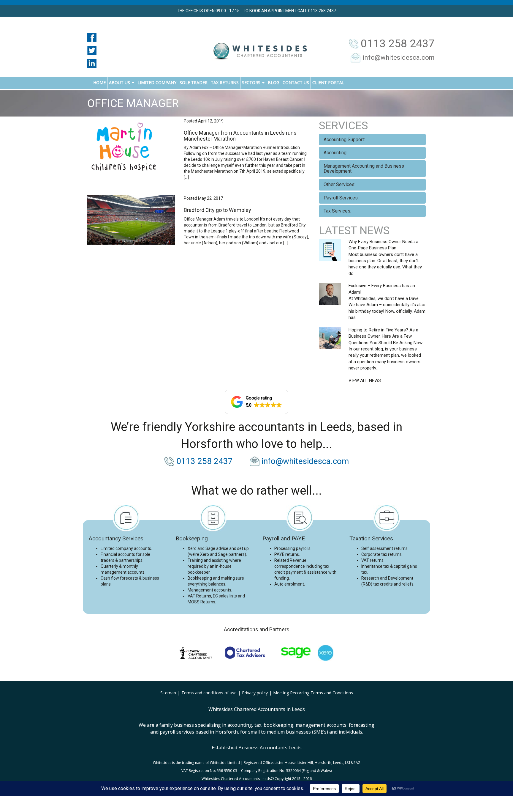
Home (99, 82)
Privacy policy (255, 693)
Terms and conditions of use (209, 693)
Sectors (252, 82)
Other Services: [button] (339, 184)
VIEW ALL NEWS (365, 380)
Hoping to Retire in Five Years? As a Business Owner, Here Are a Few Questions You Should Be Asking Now (385, 336)
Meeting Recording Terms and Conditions (313, 693)
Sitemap (168, 693)
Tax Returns (225, 82)
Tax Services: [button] (337, 211)
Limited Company (156, 82)
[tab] (372, 139)
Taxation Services (371, 538)
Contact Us (296, 82)
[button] (256, 402)
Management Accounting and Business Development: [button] (364, 168)
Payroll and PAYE (283, 538)
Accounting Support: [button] (344, 139)
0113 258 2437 (398, 43)
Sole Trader (194, 82)
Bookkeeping (192, 538)
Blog (273, 82)
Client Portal (328, 82)
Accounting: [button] (335, 152)
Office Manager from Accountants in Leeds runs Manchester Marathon (240, 136)
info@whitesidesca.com (398, 57)
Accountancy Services (116, 538)
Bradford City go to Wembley (217, 210)
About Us (120, 82)
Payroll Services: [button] (341, 198)
